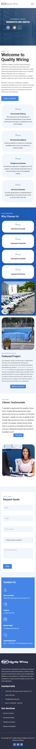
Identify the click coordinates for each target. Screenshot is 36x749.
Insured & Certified (18, 259)
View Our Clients (17, 33)
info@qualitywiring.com (12, 699)
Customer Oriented (18, 243)
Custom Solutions (18, 274)
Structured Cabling (18, 114)
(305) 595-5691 (10, 695)
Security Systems (18, 189)
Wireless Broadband (18, 140)
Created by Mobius (18, 740)
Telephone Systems (18, 163)
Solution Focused (18, 229)
